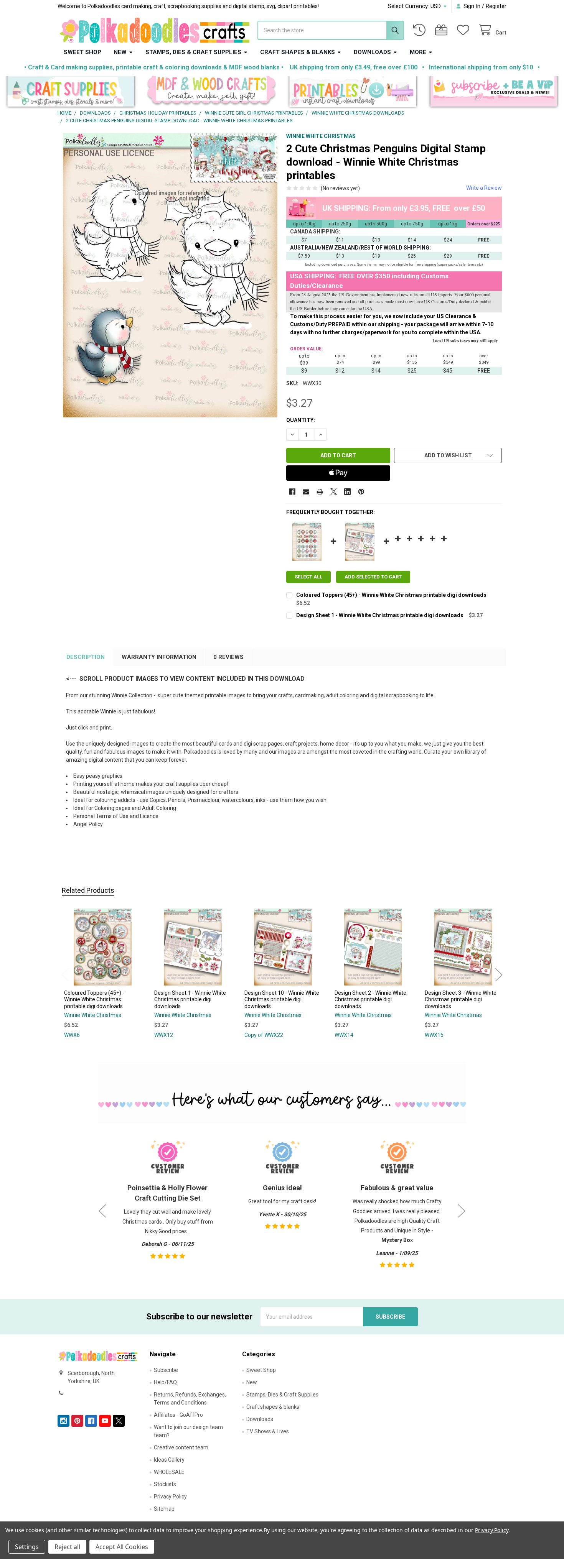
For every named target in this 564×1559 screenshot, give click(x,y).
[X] (334, 492)
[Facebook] (292, 492)
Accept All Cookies (122, 1547)
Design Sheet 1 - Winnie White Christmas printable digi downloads (379, 615)
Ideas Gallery (169, 1460)
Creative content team (181, 1447)
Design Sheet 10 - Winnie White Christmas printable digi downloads (281, 999)
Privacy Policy (170, 1496)
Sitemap (164, 1509)
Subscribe (166, 1370)
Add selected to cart (373, 577)
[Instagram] (63, 1421)
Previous (65, 974)
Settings (27, 1547)
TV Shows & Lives (267, 1431)
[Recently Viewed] (421, 30)
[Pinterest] (361, 492)
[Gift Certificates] (443, 30)
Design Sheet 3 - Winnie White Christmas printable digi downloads (460, 999)
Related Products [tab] (88, 890)
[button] (70, 93)
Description (85, 657)
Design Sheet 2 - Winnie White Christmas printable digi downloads (370, 999)
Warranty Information (159, 657)
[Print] (320, 492)
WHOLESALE (169, 1472)
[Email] (306, 492)
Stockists (165, 1484)
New (120, 52)
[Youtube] (105, 1421)
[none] (170, 275)
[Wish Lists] (464, 30)
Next (498, 974)
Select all (308, 577)
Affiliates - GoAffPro (178, 1415)
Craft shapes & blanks (297, 52)
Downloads (372, 52)
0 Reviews (228, 657)
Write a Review (484, 188)
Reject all (67, 1547)
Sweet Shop (82, 52)
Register (496, 6)
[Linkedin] (347, 492)
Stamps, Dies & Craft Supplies (193, 52)
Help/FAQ (165, 1382)
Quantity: (300, 420)
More (418, 52)
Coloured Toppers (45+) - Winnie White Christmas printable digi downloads (391, 595)
